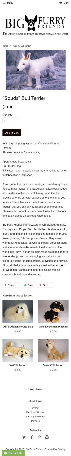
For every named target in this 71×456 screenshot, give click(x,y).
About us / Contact (35, 412)
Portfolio (35, 420)
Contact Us (14, 453)
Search (35, 407)
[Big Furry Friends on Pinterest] (39, 437)
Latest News (35, 389)
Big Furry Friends (34, 449)
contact (15, 152)
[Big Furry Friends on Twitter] (24, 437)
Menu (9, 2)
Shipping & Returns (35, 416)
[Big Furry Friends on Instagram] (47, 437)
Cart (66, 2)
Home (5, 45)
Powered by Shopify (55, 449)
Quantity (7, 115)
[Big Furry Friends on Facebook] (32, 437)
